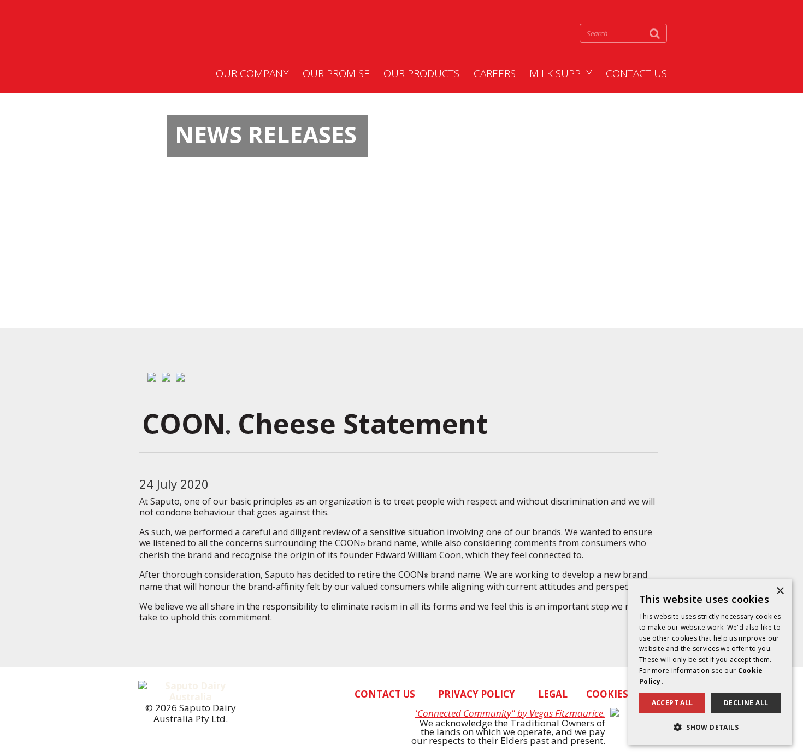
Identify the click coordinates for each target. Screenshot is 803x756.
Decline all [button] (746, 702)
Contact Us (636, 73)
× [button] (780, 591)
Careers (495, 73)
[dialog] (710, 662)
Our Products (421, 73)
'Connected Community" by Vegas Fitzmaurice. (510, 713)
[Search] (654, 33)
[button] (710, 727)
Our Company (252, 73)
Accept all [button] (672, 702)
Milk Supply (560, 73)
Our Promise (336, 73)
